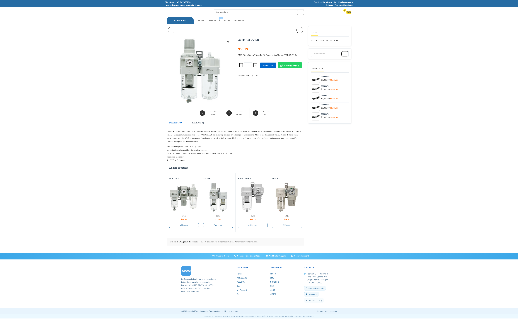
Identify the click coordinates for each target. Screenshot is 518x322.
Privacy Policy (322, 311)
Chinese (349, 2)
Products (215, 19)
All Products (242, 278)
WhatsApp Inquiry (291, 65)
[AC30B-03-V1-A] (171, 30)
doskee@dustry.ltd (316, 288)
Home (201, 20)
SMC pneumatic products (189, 242)
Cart (238, 294)
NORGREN (274, 282)
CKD (272, 286)
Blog (227, 20)
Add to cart (268, 65)
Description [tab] (175, 123)
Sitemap (333, 311)
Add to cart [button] (184, 225)
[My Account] (338, 12)
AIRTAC (273, 294)
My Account (242, 290)
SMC (248, 75)
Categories (179, 20)
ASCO (272, 290)
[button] (228, 42)
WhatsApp (313, 294)
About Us (239, 20)
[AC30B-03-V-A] (299, 30)
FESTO (273, 274)
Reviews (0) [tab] (198, 123)
